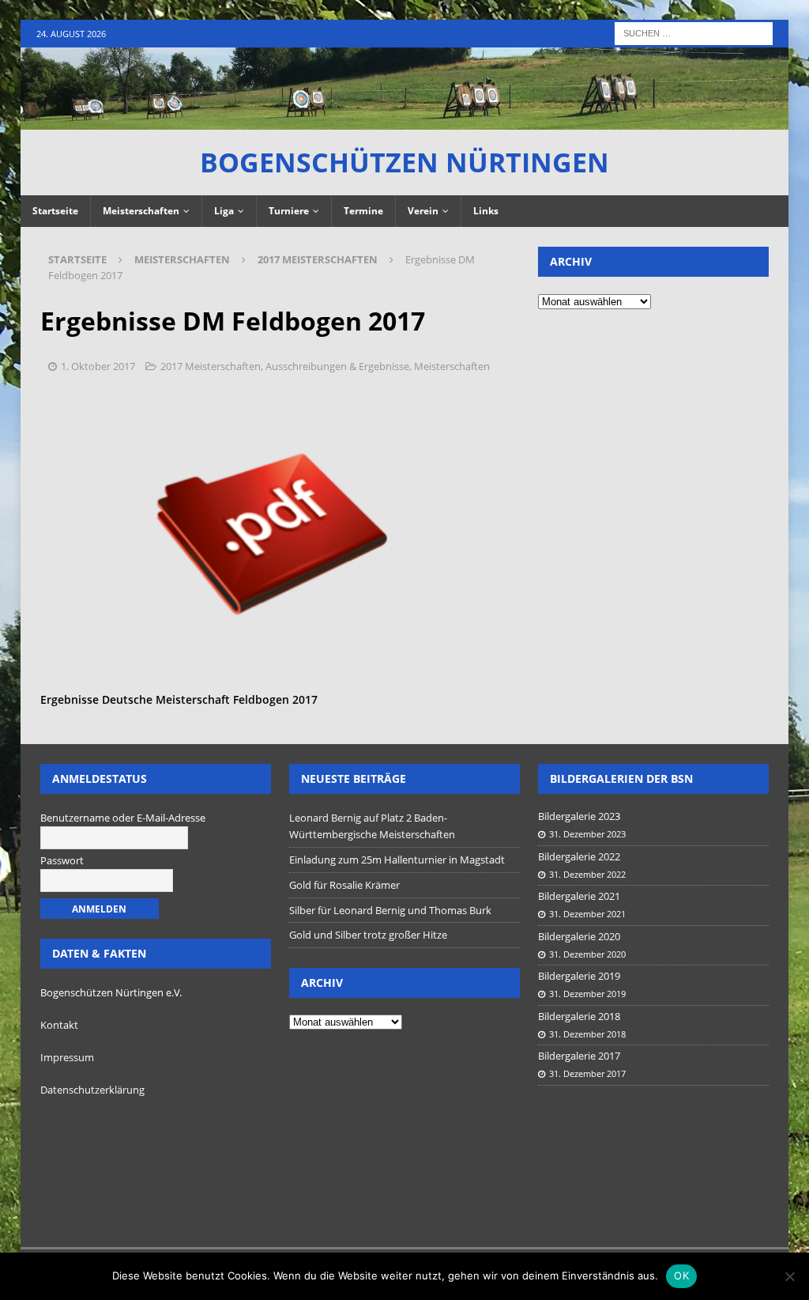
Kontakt (59, 1025)
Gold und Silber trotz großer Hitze (368, 935)
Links (486, 210)
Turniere (289, 210)
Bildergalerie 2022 (579, 856)
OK (681, 1275)
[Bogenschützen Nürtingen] (405, 119)
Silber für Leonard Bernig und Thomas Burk (390, 910)
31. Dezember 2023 (587, 834)
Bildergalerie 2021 (579, 896)
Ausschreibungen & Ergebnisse (337, 366)
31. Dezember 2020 (587, 954)
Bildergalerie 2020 (579, 936)
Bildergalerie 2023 (579, 816)
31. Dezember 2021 (587, 914)
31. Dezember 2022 (587, 874)
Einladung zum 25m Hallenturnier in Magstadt (397, 859)
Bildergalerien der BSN (621, 778)
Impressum (67, 1057)
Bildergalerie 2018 (579, 1016)
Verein (423, 210)
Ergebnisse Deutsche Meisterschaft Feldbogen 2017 (179, 699)
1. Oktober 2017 (98, 366)
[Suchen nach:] (694, 32)
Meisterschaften (141, 210)
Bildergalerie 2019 (579, 976)
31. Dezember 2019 (587, 994)
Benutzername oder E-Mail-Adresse (122, 818)
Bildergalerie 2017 (579, 1056)
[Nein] (789, 1276)
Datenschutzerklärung (92, 1090)
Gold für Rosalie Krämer (344, 885)
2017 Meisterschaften (210, 366)
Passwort (62, 860)
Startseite (55, 210)
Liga (224, 210)
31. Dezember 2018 (587, 1034)
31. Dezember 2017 (587, 1073)
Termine (363, 210)
